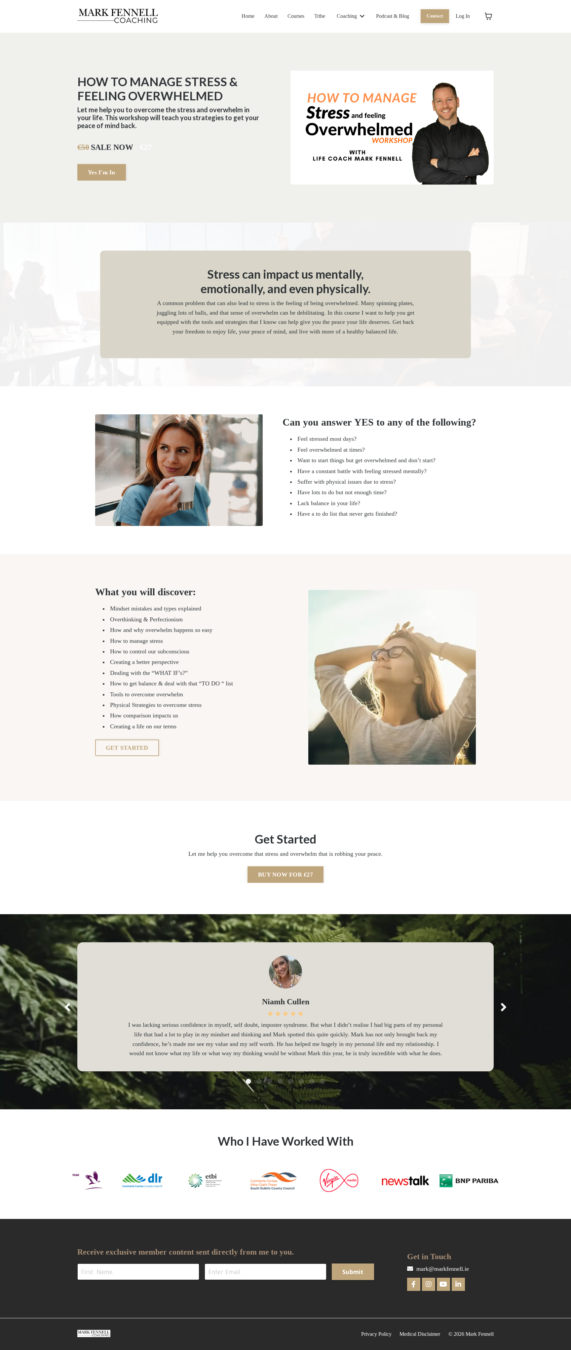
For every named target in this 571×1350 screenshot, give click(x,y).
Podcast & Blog (392, 16)
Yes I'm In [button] (101, 172)
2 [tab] (259, 1081)
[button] (101, 171)
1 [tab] (248, 1081)
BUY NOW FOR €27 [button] (285, 874)
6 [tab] (301, 1081)
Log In (463, 16)
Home (248, 16)
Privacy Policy (376, 1334)
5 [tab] (290, 1081)
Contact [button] (435, 15)
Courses (295, 16)
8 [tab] (322, 1081)
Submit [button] (352, 1271)
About (271, 16)
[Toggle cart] (488, 16)
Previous (67, 1006)
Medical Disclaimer (420, 1334)
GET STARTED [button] (127, 747)
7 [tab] (312, 1081)
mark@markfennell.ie (442, 1268)
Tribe (319, 16)
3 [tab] (269, 1081)
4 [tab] (280, 1081)
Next (503, 1006)
